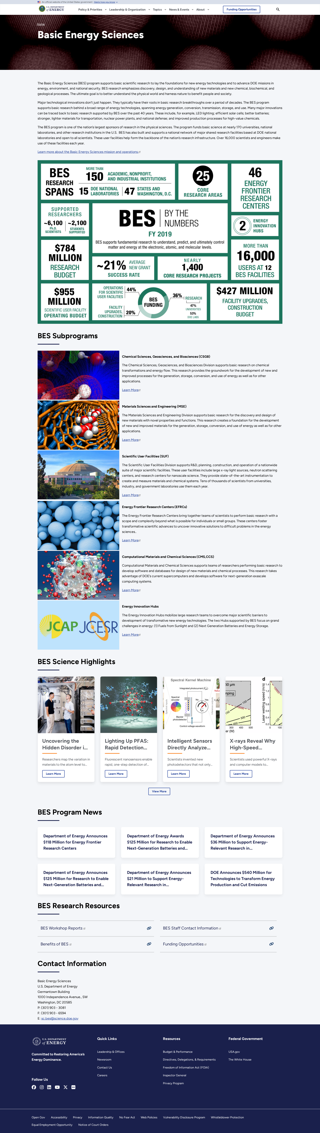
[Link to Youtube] (57, 1087)
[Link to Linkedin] (49, 1087)
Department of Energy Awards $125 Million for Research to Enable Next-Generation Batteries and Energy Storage (159, 842)
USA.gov (234, 1051)
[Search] (278, 9)
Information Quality (100, 1117)
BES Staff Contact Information (191, 928)
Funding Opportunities (241, 9)
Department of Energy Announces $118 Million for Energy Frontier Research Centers (75, 842)
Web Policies (149, 1117)
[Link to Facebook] (34, 1087)
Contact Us (104, 1067)
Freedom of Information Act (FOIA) (186, 1067)
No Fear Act (127, 1117)
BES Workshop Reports (62, 928)
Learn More (130, 390)
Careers (102, 1075)
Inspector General (174, 1075)
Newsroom (104, 1059)
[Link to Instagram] (42, 1087)
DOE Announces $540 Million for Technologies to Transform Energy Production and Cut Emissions (243, 878)
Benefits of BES (55, 944)
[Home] (51, 10)
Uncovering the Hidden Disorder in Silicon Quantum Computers (64, 744)
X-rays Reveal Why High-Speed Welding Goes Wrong (252, 744)
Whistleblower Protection (227, 1117)
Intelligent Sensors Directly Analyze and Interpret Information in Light (190, 744)
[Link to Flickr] (73, 1087)
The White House (240, 1059)
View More (159, 791)
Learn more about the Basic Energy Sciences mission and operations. (88, 152)
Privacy (77, 1117)
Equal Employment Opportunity (52, 1125)
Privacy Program (173, 1083)
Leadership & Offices (110, 1051)
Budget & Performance (178, 1051)
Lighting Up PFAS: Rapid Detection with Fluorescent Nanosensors (126, 744)
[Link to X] (65, 1087)
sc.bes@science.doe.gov (59, 1018)
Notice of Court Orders (93, 1125)
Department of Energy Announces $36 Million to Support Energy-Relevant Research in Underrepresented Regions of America (243, 842)
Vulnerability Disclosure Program (184, 1117)
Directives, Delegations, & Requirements (189, 1059)
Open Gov (38, 1117)
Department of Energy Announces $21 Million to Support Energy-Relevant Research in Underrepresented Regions (159, 879)
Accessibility (59, 1117)
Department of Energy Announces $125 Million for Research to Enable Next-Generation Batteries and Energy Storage (76, 879)
